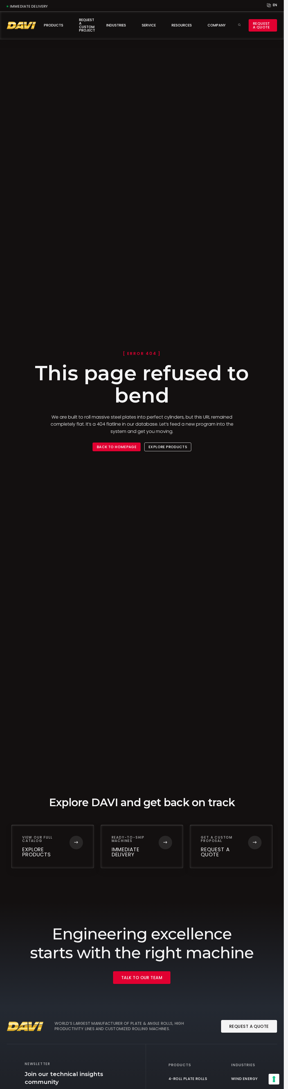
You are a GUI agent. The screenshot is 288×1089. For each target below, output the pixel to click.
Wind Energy (244, 1079)
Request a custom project (87, 25)
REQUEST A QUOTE (249, 1026)
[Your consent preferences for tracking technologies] (274, 1079)
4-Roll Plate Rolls (187, 1079)
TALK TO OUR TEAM (141, 978)
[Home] (21, 25)
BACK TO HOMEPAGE (116, 447)
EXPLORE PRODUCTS (167, 447)
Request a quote (261, 25)
